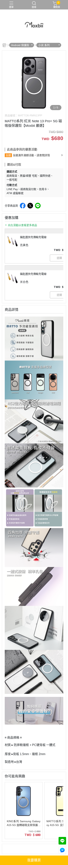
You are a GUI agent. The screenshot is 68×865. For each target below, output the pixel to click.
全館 (8, 155)
